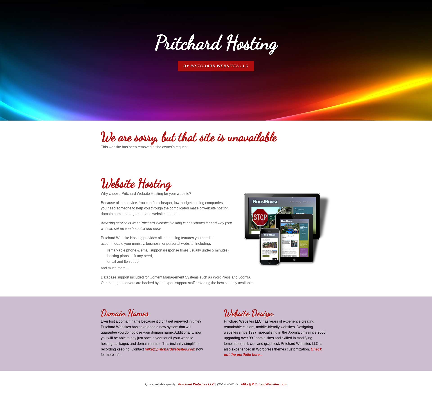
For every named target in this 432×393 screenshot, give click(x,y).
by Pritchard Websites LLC (216, 66)
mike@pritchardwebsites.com (170, 349)
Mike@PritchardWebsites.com (264, 384)
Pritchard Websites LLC (196, 384)
